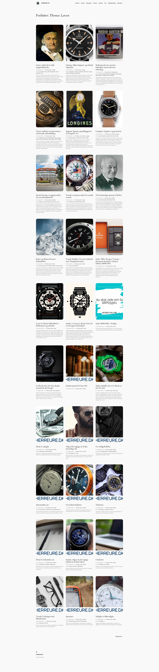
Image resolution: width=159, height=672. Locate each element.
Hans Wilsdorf (109, 199)
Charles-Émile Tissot (43, 137)
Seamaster (72, 73)
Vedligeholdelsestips (112, 451)
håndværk (47, 564)
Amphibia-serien (72, 201)
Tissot (53, 136)
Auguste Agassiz (72, 137)
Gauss (57, 71)
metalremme (41, 623)
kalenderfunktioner (106, 73)
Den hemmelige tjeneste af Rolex (109, 195)
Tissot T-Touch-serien (50, 139)
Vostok (83, 200)
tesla (42, 73)
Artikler (53, 69)
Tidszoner (100, 505)
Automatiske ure (42, 505)
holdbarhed (41, 451)
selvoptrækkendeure (56, 509)
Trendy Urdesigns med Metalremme (45, 617)
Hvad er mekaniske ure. (45, 560)
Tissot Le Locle (42, 139)
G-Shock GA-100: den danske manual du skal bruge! (48, 387)
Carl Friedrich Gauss (43, 71)
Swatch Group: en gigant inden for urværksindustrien (48, 196)
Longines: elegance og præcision (108, 131)
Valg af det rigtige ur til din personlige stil (76, 448)
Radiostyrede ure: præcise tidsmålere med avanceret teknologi (106, 67)
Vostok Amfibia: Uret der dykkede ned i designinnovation (79, 260)
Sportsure (69, 616)
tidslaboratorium (106, 75)
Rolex (114, 199)
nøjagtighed (113, 73)
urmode (46, 623)
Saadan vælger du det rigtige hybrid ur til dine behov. (77, 561)
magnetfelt (38, 73)
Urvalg (76, 453)
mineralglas (101, 621)
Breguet (40, 201)
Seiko (114, 266)
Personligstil (71, 453)
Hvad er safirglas (42, 447)
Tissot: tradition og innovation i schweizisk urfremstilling (48, 132)
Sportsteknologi (72, 621)
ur (74, 453)
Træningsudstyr (83, 621)
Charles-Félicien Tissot (52, 137)
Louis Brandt (80, 71)
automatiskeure (42, 509)
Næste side (119, 636)
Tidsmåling (101, 564)
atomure (100, 73)
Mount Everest (42, 265)
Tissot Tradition (58, 139)
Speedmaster (77, 73)
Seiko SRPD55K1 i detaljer (106, 324)
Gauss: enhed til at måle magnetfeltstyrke (45, 66)
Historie (83, 136)
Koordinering (101, 509)
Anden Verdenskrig (102, 199)
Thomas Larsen (48, 69)
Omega (83, 69)
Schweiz (67, 73)
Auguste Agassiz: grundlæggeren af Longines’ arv (79, 132)
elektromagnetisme (51, 71)
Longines (87, 136)
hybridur (70, 566)
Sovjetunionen (79, 201)
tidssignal (112, 75)
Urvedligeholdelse (104, 451)
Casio (55, 328)
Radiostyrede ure (99, 75)
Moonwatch (86, 71)
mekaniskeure (48, 509)
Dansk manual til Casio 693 (76, 386)
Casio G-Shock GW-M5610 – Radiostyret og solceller (48, 325)
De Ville (76, 71)
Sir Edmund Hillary (52, 265)
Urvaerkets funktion (74, 505)
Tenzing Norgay (59, 265)
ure (99, 451)
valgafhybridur (80, 566)
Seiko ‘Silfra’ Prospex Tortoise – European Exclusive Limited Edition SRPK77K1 (108, 261)
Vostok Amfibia (75, 265)
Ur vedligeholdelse (103, 447)
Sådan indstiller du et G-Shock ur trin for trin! (109, 387)
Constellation (71, 71)
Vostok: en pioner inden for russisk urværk (79, 196)
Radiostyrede (114, 72)
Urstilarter (100, 560)
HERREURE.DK (45, 3)
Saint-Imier (82, 137)
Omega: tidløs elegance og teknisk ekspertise (79, 66)
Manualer (58, 390)
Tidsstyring (106, 509)
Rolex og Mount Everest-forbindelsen (46, 260)
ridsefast (46, 451)
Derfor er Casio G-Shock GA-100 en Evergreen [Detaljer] (79, 325)
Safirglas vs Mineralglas (105, 616)
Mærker (54, 200)
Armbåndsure (42, 564)
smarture (74, 566)
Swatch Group (53, 201)
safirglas (50, 451)
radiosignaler (118, 73)
